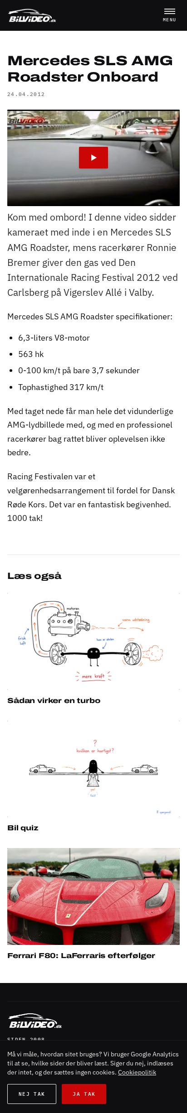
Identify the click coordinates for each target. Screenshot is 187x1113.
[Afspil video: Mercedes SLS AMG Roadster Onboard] (93, 158)
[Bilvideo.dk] (32, 15)
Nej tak (32, 1094)
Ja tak (84, 1094)
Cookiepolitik (137, 1072)
